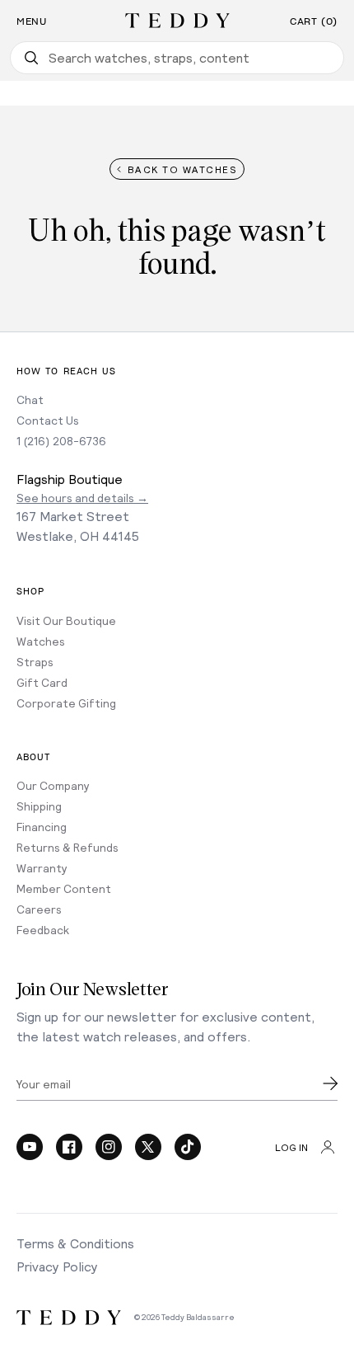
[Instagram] (108, 1147)
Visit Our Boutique (66, 620)
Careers (39, 909)
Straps (35, 662)
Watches (40, 641)
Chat (30, 399)
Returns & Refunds (67, 847)
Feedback (42, 930)
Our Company (53, 785)
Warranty (42, 868)
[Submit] (330, 1083)
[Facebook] (69, 1147)
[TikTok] (188, 1147)
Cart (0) (314, 21)
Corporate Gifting (66, 703)
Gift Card (42, 682)
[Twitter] (148, 1147)
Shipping (39, 806)
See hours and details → (82, 498)
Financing (41, 827)
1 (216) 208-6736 (61, 441)
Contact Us (47, 420)
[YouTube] (29, 1147)
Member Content (63, 888)
